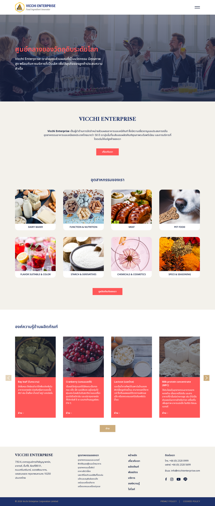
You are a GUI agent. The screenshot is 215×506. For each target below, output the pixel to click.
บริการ (131, 478)
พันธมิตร (133, 472)
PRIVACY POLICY (168, 501)
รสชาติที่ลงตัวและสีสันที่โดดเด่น (90, 475)
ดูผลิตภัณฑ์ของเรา (107, 291)
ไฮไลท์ (131, 489)
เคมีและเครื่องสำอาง (86, 482)
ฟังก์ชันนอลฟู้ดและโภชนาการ (89, 463)
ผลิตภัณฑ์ (133, 467)
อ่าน (108, 428)
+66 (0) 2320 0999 (179, 461)
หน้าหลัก (132, 455)
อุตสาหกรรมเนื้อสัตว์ (86, 467)
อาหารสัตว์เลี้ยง (84, 471)
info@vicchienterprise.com (185, 471)
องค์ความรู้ (134, 484)
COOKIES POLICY (191, 501)
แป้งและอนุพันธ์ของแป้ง (88, 478)
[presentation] (8, 378)
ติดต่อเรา (170, 455)
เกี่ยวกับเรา (107, 152)
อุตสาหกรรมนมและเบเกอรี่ (88, 460)
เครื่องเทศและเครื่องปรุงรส (89, 486)
